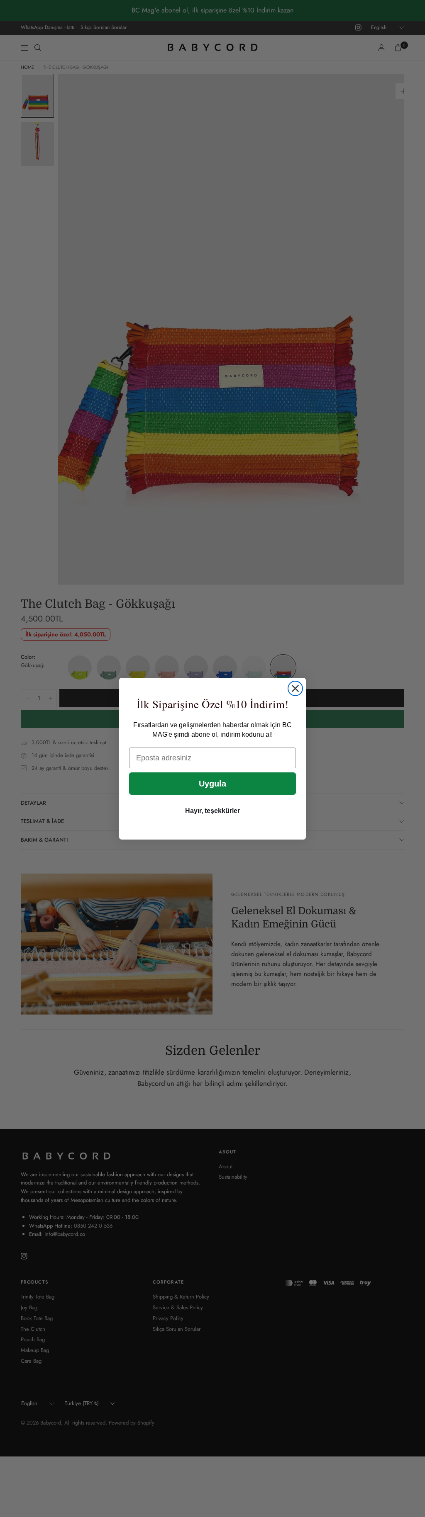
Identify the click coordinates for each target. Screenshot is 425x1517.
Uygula (212, 783)
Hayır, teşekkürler (212, 810)
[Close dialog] (295, 688)
